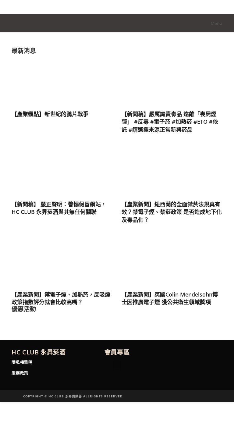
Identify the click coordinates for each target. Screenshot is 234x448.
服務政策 (20, 372)
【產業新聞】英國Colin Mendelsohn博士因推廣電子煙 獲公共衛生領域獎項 (170, 298)
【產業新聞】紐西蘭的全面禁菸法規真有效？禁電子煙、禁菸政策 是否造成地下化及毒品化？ (172, 212)
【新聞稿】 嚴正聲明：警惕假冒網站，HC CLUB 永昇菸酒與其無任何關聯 (59, 208)
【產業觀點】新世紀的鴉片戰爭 (50, 114)
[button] (117, 365)
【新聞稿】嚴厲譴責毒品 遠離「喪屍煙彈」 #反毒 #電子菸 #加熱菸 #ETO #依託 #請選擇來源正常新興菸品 (170, 121)
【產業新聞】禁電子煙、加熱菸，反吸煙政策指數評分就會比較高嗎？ (61, 298)
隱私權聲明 (22, 362)
